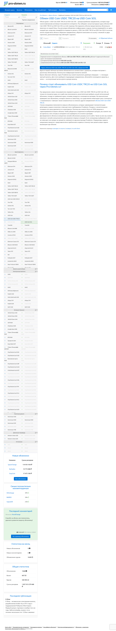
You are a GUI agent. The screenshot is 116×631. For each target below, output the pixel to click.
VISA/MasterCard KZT (13, 370)
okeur (9, 451)
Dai (8, 254)
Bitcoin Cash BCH (12, 29)
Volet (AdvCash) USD (13, 90)
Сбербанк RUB (12, 109)
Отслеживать (93, 38)
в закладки (55, 128)
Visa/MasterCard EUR (13, 352)
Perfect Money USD (13, 280)
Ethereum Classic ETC (13, 241)
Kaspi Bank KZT (12, 124)
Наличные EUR (12, 145)
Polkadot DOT (11, 258)
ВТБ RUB (10, 121)
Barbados (12, 469)
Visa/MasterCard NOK (13, 403)
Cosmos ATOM (11, 235)
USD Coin (10, 215)
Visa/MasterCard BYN (13, 373)
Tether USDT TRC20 (13, 55)
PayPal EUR (11, 303)
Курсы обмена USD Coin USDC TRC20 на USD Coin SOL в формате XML (64, 67)
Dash (9, 49)
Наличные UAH (12, 149)
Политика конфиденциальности (66, 627)
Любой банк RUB (12, 99)
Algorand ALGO (12, 248)
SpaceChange (12, 464)
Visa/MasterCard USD (13, 127)
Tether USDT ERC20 (13, 52)
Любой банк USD (12, 96)
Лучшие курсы (10, 10)
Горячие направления (28, 20)
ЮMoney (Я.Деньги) (13, 83)
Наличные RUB (12, 142)
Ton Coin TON (11, 77)
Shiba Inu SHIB (11, 231)
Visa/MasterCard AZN (13, 409)
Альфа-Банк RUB (12, 113)
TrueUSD (10, 225)
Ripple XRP (11, 39)
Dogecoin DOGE (12, 45)
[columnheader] (41, 43)
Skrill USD (10, 307)
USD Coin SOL (11, 222)
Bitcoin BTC (11, 26)
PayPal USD (11, 86)
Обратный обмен (106, 38)
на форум (68, 128)
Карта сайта (8, 627)
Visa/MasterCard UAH (13, 136)
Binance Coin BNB (12, 228)
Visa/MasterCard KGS (13, 399)
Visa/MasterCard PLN (13, 393)
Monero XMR (11, 42)
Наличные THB (12, 429)
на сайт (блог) (76, 128)
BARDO (9, 497)
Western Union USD (13, 435)
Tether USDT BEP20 (13, 59)
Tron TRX (10, 65)
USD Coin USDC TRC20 (13, 218)
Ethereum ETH (11, 32)
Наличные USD (12, 139)
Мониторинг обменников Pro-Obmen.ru (15, 628)
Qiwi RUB (10, 277)
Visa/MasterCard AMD (14, 376)
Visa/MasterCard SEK (13, 390)
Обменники (28, 10)
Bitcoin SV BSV (11, 158)
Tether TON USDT (12, 62)
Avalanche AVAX (12, 261)
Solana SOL (11, 73)
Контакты (62, 10)
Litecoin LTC (11, 36)
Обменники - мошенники (81, 627)
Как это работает (40, 10)
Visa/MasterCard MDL (13, 380)
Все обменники (20, 479)
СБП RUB (10, 106)
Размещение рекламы (36, 627)
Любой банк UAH (12, 103)
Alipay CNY (11, 93)
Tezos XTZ (10, 251)
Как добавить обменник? (49, 627)
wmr (9, 444)
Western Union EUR (13, 438)
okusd (9, 448)
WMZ (9, 80)
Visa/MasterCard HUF (13, 383)
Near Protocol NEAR (13, 264)
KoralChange (16, 514)
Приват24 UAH (12, 340)
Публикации (52, 10)
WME (9, 274)
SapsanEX (10, 502)
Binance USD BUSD (13, 244)
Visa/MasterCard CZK (13, 396)
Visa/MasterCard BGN (13, 406)
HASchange (10, 493)
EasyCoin (12, 473)
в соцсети (62, 128)
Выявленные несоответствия (49, 53)
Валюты (19, 10)
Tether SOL (11, 212)
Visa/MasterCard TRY (13, 386)
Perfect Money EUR (13, 284)
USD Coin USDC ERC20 (13, 199)
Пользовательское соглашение (21, 627)
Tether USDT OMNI (13, 238)
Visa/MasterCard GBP (13, 363)
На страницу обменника (21, 536)
